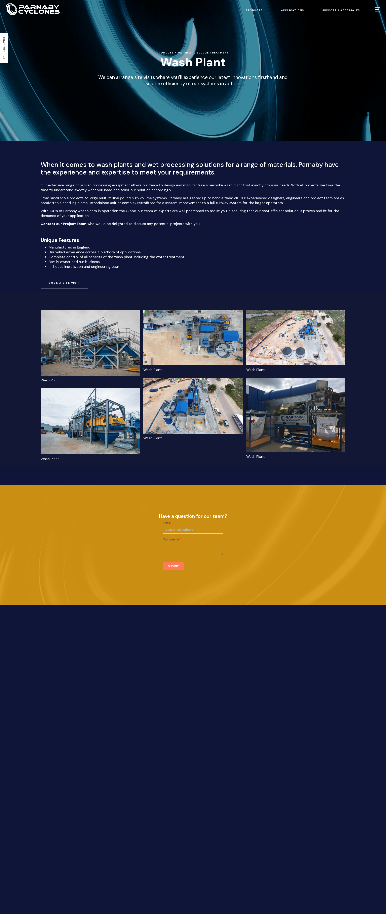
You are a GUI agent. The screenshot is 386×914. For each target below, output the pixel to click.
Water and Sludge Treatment (203, 52)
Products (165, 52)
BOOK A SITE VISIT (64, 282)
